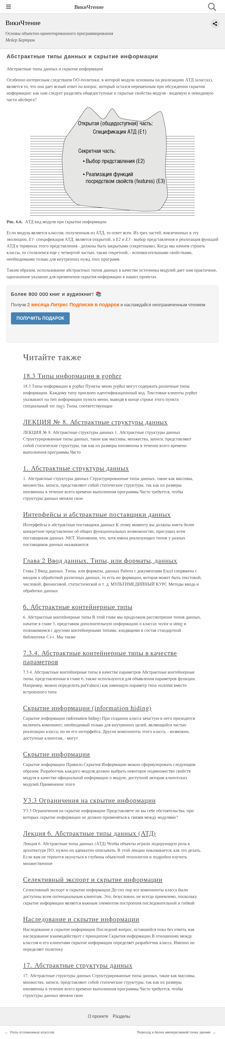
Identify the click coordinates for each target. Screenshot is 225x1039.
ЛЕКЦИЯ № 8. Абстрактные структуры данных (95, 421)
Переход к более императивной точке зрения (173, 1032)
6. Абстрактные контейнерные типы (78, 606)
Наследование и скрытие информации (81, 918)
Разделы (121, 1016)
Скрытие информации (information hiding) (87, 707)
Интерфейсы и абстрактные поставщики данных (97, 514)
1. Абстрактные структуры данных (76, 468)
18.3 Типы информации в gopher (72, 375)
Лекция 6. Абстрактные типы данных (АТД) (89, 833)
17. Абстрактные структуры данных (78, 965)
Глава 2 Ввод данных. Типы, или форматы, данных (100, 560)
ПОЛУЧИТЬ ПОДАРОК (40, 318)
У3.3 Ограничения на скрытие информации (89, 800)
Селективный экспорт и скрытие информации (92, 879)
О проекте (98, 1016)
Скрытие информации (56, 753)
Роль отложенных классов (32, 1032)
